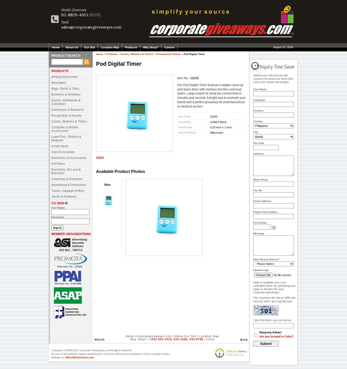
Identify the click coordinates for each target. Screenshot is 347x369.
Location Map (110, 47)
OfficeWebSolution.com (79, 357)
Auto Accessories (63, 152)
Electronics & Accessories (69, 158)
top (245, 339)
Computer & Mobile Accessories (64, 129)
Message (258, 233)
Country (258, 121)
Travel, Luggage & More (68, 191)
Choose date (274, 228)
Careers (169, 47)
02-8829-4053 (74, 14)
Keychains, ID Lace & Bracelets (66, 171)
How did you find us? (266, 259)
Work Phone (260, 179)
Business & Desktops (66, 94)
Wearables (58, 83)
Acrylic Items (60, 146)
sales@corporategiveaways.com (91, 27)
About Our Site (185, 336)
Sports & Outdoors (63, 196)
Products (131, 47)
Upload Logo (261, 270)
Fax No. (258, 190)
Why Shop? (151, 47)
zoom (100, 157)
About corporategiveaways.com (149, 336)
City (255, 132)
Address (258, 153)
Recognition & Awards (66, 115)
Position (258, 110)
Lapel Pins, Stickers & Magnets (66, 138)
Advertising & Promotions (68, 185)
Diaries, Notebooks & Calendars (66, 102)
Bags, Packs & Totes (65, 88)
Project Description (265, 212)
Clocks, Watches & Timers (69, 121)
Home (56, 47)
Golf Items (58, 164)
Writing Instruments (64, 77)
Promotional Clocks (168, 54)
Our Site (89, 47)
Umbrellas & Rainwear (67, 179)
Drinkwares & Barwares (67, 110)
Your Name (260, 89)
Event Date (260, 222)
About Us (72, 47)
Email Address (262, 201)
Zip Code (258, 143)
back (101, 339)
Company (259, 100)
